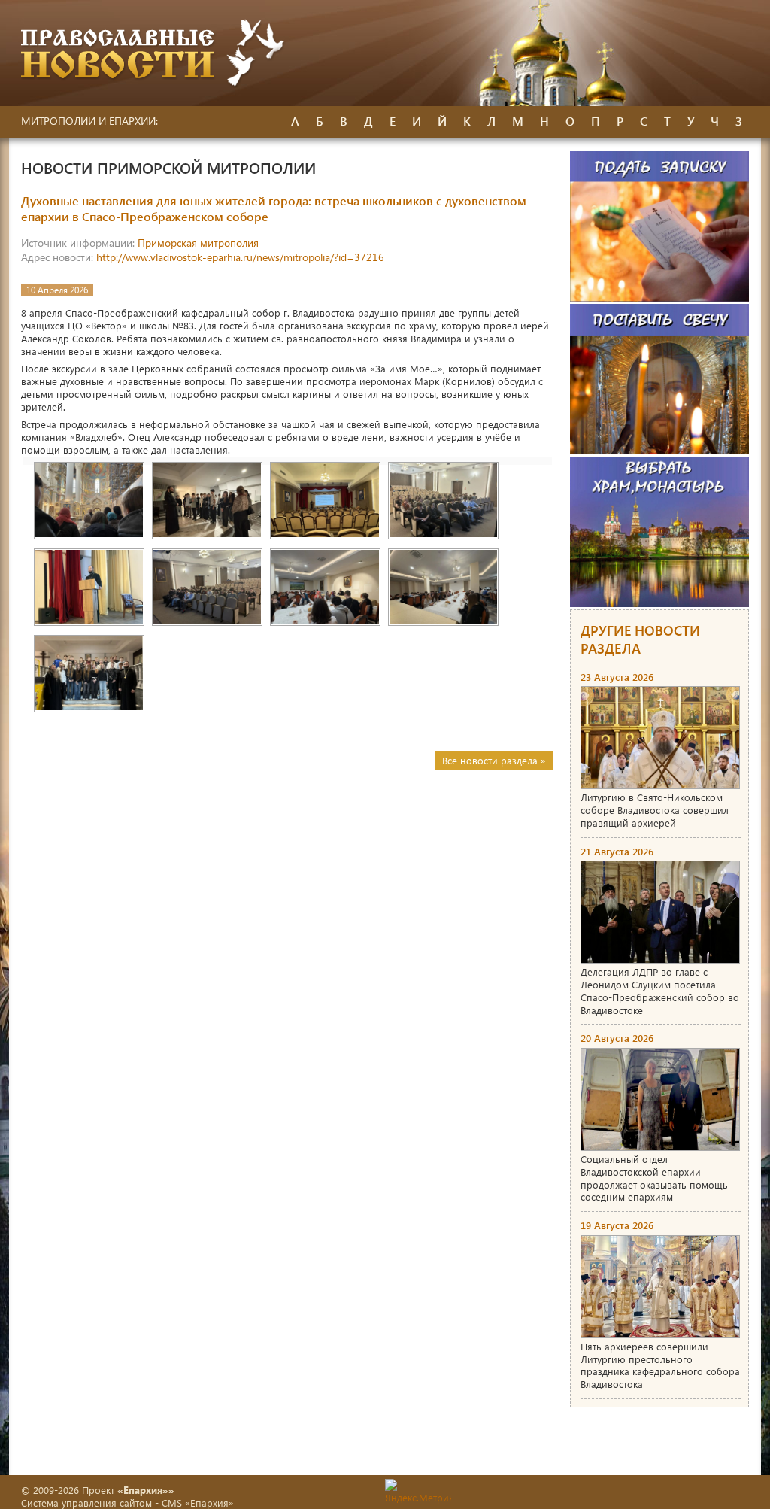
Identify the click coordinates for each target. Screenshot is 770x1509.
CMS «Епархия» (198, 1502)
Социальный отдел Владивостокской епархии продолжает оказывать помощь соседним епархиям (654, 1178)
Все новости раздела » (494, 760)
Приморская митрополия (198, 242)
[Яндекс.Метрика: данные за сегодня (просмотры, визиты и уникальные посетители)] (418, 1491)
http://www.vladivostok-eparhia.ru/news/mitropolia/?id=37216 (240, 257)
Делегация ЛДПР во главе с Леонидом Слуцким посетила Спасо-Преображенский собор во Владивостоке (660, 990)
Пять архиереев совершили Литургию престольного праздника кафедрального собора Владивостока (660, 1365)
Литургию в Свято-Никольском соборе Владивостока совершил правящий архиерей (655, 810)
